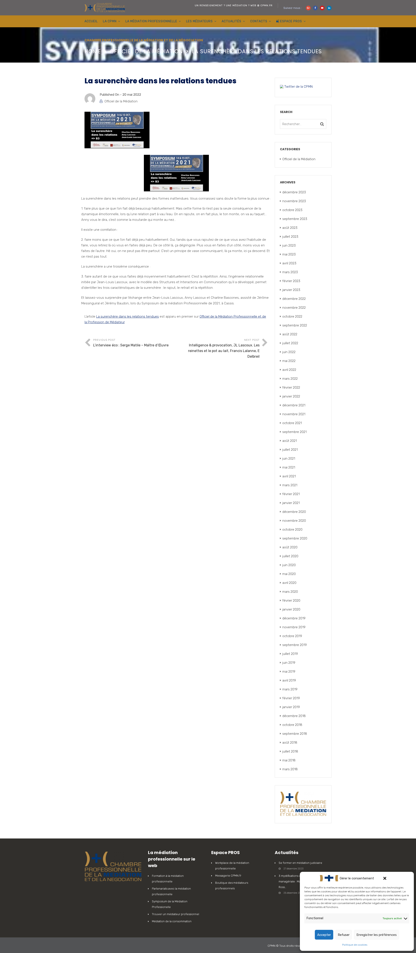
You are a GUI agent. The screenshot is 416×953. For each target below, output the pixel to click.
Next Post (224, 348)
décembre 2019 (294, 618)
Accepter (324, 935)
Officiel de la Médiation (146, 51)
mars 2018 (290, 769)
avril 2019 (289, 680)
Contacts (258, 21)
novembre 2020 (294, 521)
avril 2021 (289, 476)
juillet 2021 (290, 450)
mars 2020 (290, 592)
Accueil (91, 21)
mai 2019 (288, 672)
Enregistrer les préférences (376, 935)
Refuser (343, 935)
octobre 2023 (292, 210)
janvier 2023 (291, 290)
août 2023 (289, 228)
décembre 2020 (294, 512)
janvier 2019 (291, 707)
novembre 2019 (294, 627)
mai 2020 (289, 574)
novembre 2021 (293, 414)
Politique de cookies (354, 944)
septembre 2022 (294, 325)
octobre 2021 (292, 423)
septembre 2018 (294, 734)
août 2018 (289, 743)
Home (92, 51)
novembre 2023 (294, 201)
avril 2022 (289, 370)
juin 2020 (289, 565)
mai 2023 (289, 254)
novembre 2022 (294, 308)
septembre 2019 (294, 645)
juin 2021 (288, 458)
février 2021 (291, 494)
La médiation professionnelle (151, 21)
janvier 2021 (291, 503)
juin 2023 (289, 245)
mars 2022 (290, 379)
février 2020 (291, 600)
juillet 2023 (290, 237)
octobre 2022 (292, 316)
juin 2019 (288, 663)
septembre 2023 (294, 219)
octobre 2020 (292, 529)
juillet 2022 (290, 343)
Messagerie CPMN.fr (228, 875)
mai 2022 (289, 361)
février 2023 (291, 281)
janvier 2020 (291, 609)
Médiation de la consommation (172, 921)
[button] (385, 878)
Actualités (231, 21)
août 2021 (289, 441)
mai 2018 (289, 760)
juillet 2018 (290, 751)
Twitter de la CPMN (298, 87)
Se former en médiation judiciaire (300, 862)
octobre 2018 (292, 725)
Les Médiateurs (199, 21)
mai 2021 (288, 467)
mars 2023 (290, 272)
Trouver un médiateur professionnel (175, 914)
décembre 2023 (294, 192)
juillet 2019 (290, 654)
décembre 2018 (294, 716)
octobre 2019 (292, 636)
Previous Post (131, 342)
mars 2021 (289, 485)
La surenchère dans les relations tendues (127, 316)
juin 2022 (289, 352)
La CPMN (110, 21)
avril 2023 (289, 263)
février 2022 (291, 387)
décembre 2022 (294, 299)
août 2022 (289, 334)
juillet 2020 (290, 556)
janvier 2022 (291, 396)
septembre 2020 (294, 538)
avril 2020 (289, 583)
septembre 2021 (294, 432)
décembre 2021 (293, 405)
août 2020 (289, 547)
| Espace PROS (290, 21)
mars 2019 (289, 689)
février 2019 (291, 698)
